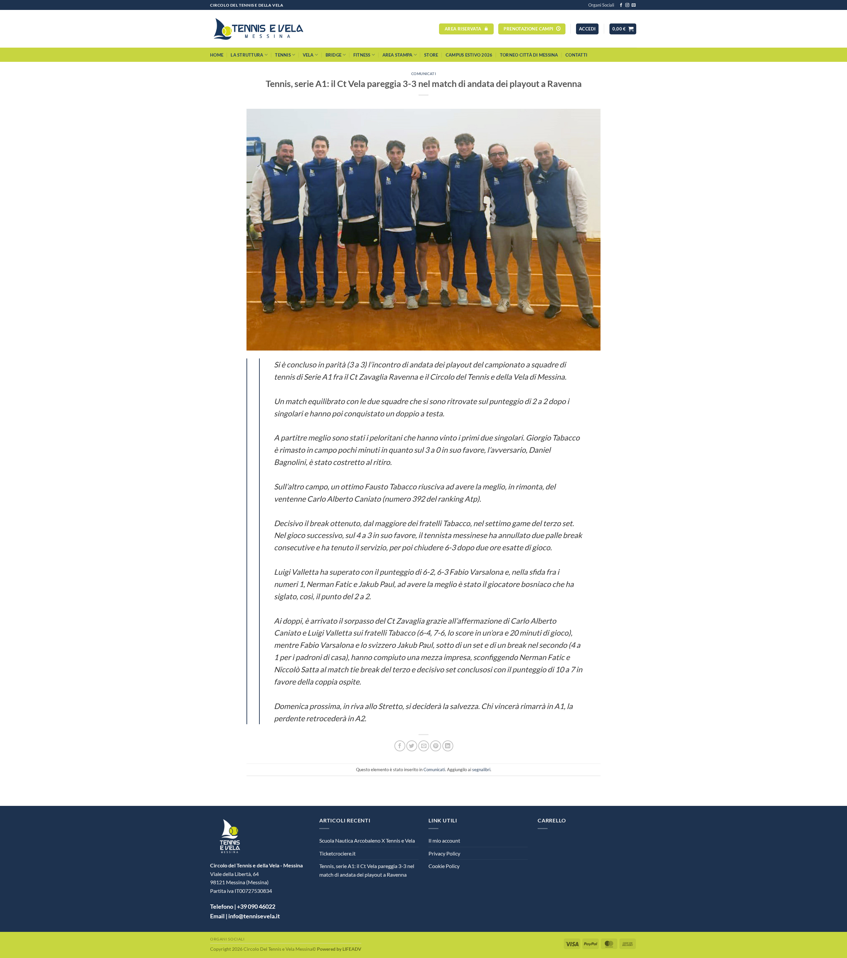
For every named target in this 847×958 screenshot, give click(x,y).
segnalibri (481, 769)
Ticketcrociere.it (337, 853)
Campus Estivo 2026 (469, 55)
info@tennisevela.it (254, 916)
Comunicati (423, 73)
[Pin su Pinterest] (435, 745)
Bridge (334, 55)
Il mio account (444, 840)
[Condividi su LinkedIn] (447, 745)
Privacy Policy (444, 853)
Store (431, 55)
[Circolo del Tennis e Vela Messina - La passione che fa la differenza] (258, 29)
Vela (308, 55)
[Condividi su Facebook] (399, 745)
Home (216, 55)
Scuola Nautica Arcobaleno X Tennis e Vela (367, 840)
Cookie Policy (444, 866)
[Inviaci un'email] (634, 5)
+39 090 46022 (256, 906)
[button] (587, 28)
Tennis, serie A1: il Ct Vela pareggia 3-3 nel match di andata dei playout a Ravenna (366, 870)
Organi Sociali (601, 5)
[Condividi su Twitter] (411, 745)
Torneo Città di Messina (529, 55)
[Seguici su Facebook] (621, 5)
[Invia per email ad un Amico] (423, 745)
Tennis (283, 55)
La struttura (247, 55)
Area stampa (397, 55)
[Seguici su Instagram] (627, 5)
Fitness (362, 55)
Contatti (576, 55)
